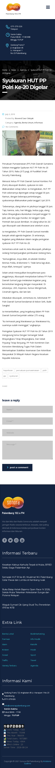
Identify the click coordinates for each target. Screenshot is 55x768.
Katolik (34, 644)
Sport (33, 655)
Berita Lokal (8, 634)
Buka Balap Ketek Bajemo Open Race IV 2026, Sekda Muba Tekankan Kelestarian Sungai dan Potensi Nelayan (26, 592)
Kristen (5, 649)
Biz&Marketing (38, 634)
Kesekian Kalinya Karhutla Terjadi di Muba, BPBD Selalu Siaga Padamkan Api (27, 566)
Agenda (34, 665)
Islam (4, 644)
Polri (45, 370)
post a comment (19, 467)
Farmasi (6, 639)
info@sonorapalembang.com (17, 705)
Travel (33, 660)
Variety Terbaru (9, 665)
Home (4, 70)
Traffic (5, 660)
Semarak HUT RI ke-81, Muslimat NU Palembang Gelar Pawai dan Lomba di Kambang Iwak (27, 578)
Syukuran (13, 376)
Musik (33, 649)
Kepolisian (8, 370)
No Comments (12, 126)
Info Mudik (35, 639)
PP (5, 376)
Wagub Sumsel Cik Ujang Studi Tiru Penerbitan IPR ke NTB (26, 606)
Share (4, 386)
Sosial (5, 655)
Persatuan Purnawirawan (27, 370)
